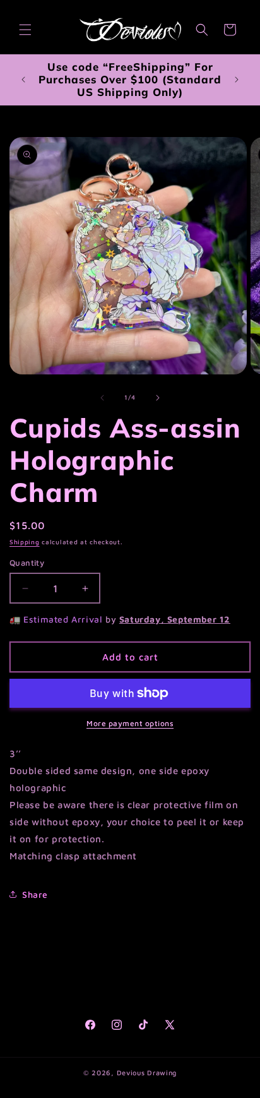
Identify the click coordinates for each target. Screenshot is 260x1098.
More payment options (130, 723)
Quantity (26, 563)
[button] (25, 30)
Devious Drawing (147, 1072)
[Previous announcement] (23, 79)
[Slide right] (158, 398)
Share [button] (35, 894)
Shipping (24, 542)
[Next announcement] (237, 79)
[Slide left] (102, 398)
